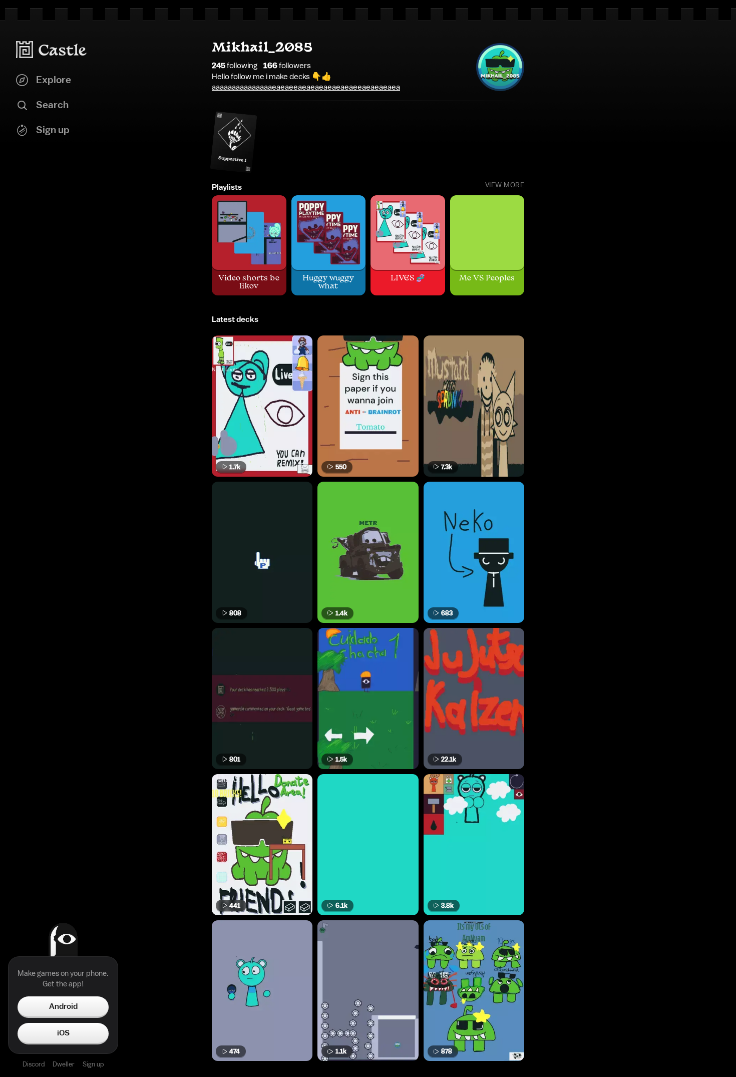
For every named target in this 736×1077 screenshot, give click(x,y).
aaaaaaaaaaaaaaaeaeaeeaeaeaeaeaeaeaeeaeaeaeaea (306, 87)
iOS (63, 1033)
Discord (34, 1064)
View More (505, 185)
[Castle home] (51, 49)
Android (63, 1006)
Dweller (64, 1064)
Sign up (93, 1064)
